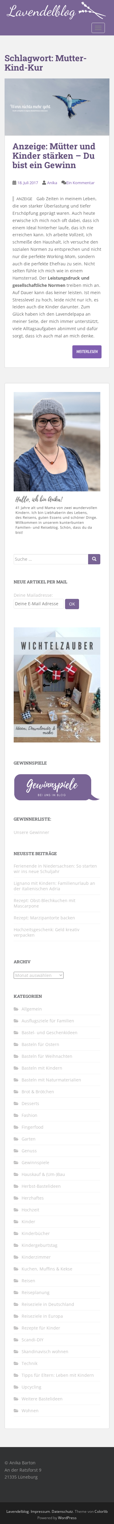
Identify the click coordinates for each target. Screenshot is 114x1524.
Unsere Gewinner (31, 832)
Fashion (29, 1115)
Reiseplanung (36, 1292)
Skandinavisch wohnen (45, 1351)
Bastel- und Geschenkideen (50, 1032)
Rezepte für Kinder (41, 1328)
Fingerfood (32, 1127)
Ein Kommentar (80, 182)
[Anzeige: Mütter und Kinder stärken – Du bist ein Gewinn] (57, 107)
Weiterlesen (87, 351)
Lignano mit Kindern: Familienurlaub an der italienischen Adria (54, 885)
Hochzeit (30, 1210)
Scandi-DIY (32, 1340)
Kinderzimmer (36, 1257)
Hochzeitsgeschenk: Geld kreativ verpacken (46, 932)
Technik (29, 1363)
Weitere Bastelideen (42, 1399)
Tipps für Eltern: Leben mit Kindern (58, 1375)
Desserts (30, 1103)
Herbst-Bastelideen (41, 1186)
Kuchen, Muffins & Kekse (47, 1269)
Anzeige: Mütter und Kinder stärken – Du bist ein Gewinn (53, 156)
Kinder (28, 1221)
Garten (29, 1139)
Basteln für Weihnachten (47, 1056)
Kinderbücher (36, 1233)
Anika (52, 182)
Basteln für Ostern (40, 1044)
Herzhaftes (33, 1198)
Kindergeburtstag (39, 1245)
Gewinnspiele (35, 1162)
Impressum (40, 1511)
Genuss (29, 1151)
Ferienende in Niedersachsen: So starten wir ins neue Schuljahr (55, 868)
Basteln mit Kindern (42, 1068)
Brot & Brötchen (38, 1091)
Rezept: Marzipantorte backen (44, 918)
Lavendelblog (17, 1511)
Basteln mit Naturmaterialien (51, 1080)
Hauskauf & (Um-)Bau (43, 1174)
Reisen (28, 1280)
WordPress (67, 1517)
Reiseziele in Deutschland (48, 1304)
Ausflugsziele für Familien (48, 1021)
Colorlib (101, 1511)
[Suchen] (94, 559)
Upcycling (31, 1387)
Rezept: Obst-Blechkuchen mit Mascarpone (44, 903)
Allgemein (32, 1009)
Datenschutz (62, 1511)
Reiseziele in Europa (42, 1316)
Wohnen (30, 1410)
